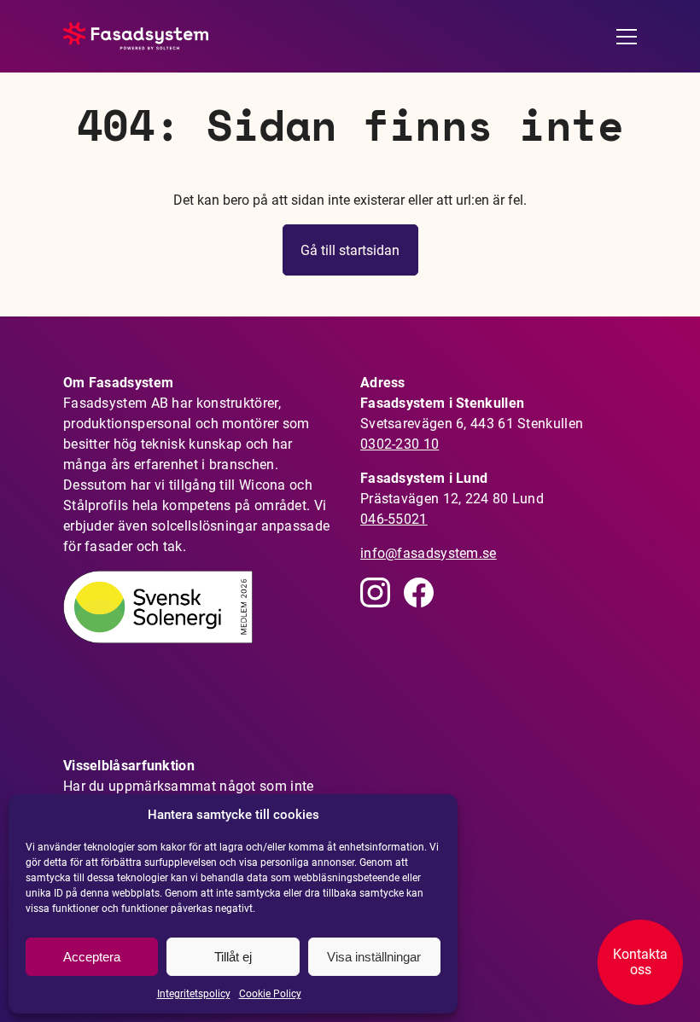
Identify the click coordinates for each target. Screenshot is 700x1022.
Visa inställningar (374, 956)
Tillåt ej (233, 956)
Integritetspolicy (193, 994)
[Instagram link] (375, 592)
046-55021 (394, 519)
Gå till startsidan (350, 250)
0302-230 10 (399, 444)
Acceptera (91, 956)
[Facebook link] (419, 592)
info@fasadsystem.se (428, 553)
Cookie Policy (270, 994)
